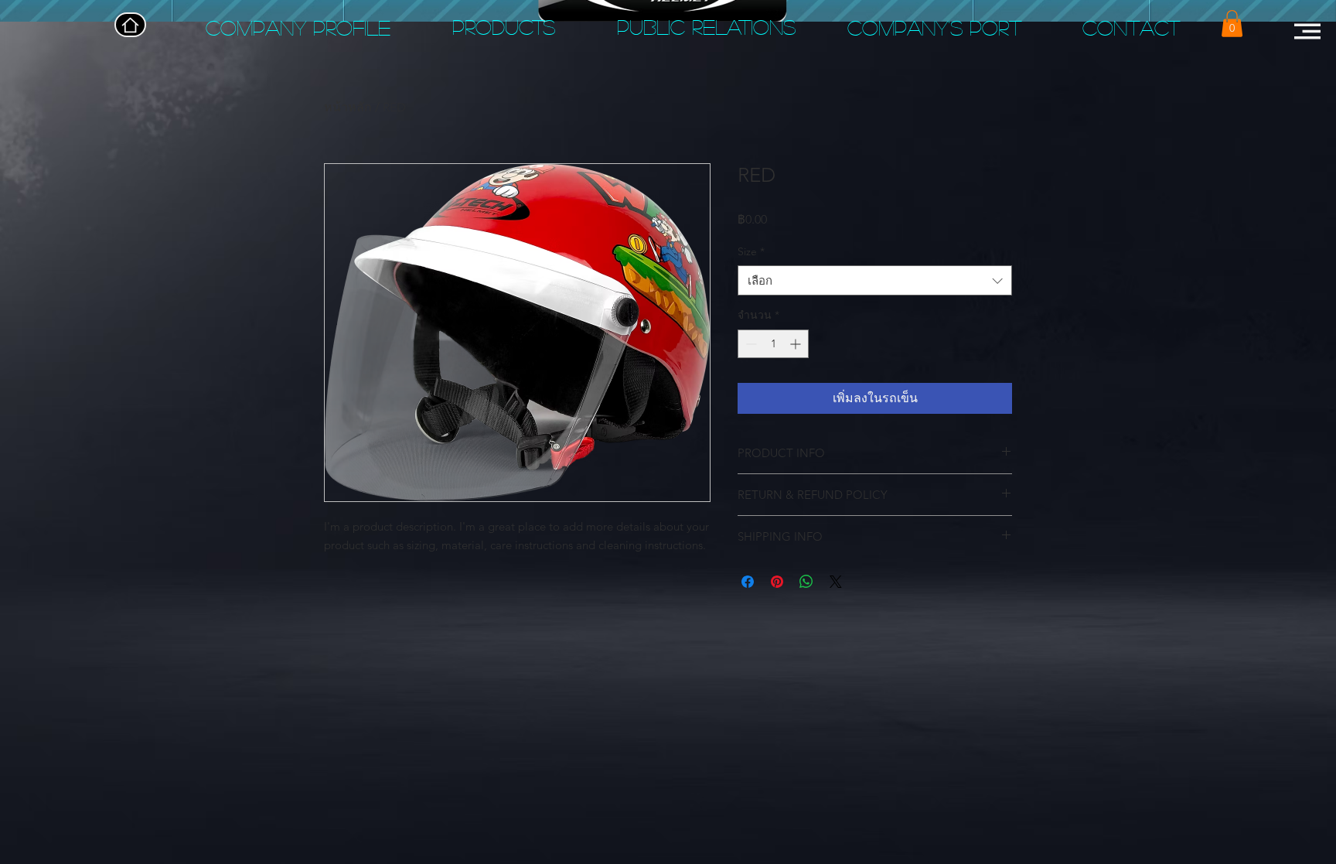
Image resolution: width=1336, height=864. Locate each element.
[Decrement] (749, 343)
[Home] (130, 24)
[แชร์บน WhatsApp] (806, 581)
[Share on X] (835, 581)
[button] (1232, 23)
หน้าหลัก (348, 107)
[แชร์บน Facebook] (747, 581)
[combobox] (875, 280)
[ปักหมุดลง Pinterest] (777, 581)
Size (751, 251)
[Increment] (796, 343)
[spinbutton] (773, 343)
